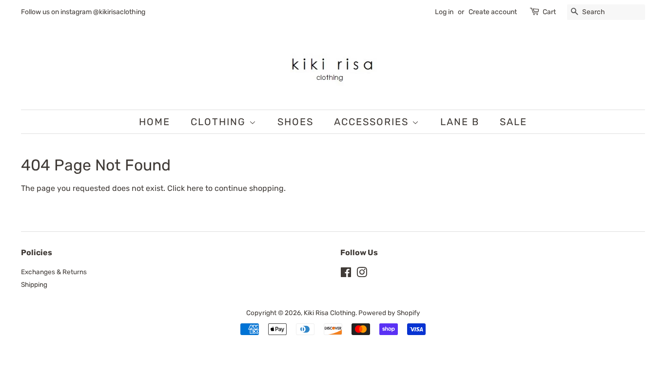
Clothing (220, 122)
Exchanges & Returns (54, 272)
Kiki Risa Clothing (329, 313)
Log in (444, 12)
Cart (549, 12)
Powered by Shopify (389, 313)
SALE (513, 122)
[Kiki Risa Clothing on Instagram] (361, 274)
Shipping (34, 284)
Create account (493, 12)
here (195, 188)
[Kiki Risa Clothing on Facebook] (346, 274)
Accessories (373, 122)
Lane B (459, 122)
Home (154, 122)
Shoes (295, 122)
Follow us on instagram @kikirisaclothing (83, 12)
